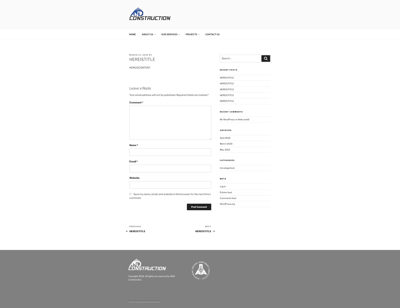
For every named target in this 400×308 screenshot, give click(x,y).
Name (133, 145)
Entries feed (226, 192)
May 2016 (225, 149)
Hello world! (243, 119)
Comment (136, 102)
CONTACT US (212, 34)
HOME (132, 34)
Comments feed (228, 198)
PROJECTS (191, 34)
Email (133, 161)
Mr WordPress (227, 119)
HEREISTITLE (227, 77)
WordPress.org (227, 204)
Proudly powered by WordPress (144, 300)
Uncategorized (227, 168)
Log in (223, 186)
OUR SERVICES (169, 34)
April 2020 (225, 138)
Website (134, 177)
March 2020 (226, 143)
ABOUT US (147, 34)
